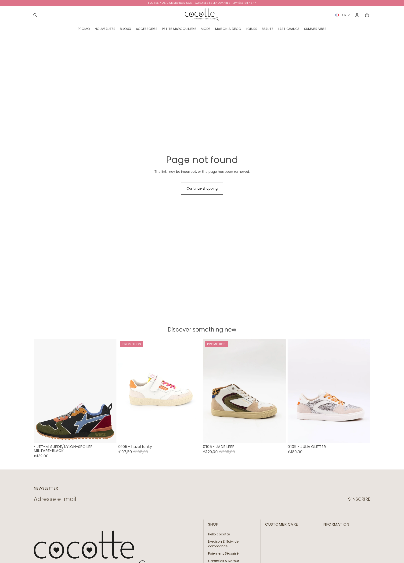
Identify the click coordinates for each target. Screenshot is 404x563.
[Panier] (367, 15)
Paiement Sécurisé (223, 553)
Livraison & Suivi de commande (223, 544)
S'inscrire (359, 499)
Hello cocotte (219, 534)
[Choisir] (109, 435)
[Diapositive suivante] (279, 391)
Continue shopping (202, 188)
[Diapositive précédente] (210, 391)
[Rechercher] (35, 15)
